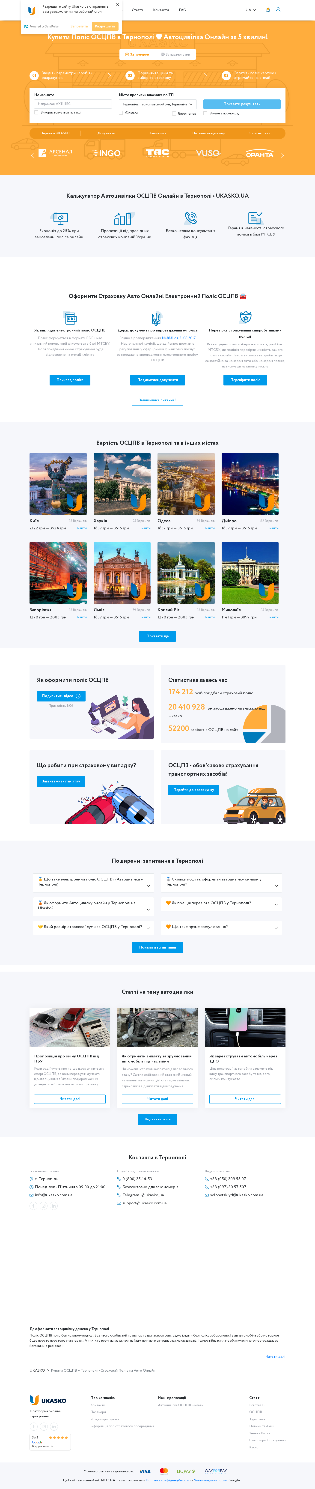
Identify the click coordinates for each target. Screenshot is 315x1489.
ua (249, 10)
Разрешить (105, 26)
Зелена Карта (259, 1433)
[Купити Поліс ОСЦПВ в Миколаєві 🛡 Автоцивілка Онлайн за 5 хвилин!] (250, 573)
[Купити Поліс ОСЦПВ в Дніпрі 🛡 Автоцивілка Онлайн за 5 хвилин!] (250, 484)
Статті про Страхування (267, 1440)
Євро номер (187, 113)
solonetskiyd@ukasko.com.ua (236, 1195)
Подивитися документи (157, 380)
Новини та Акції (261, 1426)
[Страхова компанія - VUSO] (157, 152)
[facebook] (33, 1206)
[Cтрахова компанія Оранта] (208, 152)
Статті (137, 10)
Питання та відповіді (208, 133)
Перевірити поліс (245, 380)
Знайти (81, 528)
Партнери (98, 1412)
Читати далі (70, 1099)
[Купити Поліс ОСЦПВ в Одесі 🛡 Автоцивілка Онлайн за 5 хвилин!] (186, 484)
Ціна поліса (157, 133)
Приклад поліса (69, 380)
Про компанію (102, 1398)
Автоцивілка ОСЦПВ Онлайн (180, 1405)
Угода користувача (104, 1419)
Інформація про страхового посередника (122, 1426)
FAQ (182, 10)
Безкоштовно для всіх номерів (150, 1187)
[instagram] (44, 1206)
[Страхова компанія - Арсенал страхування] (260, 152)
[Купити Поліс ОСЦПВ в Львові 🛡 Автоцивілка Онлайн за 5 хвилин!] (122, 573)
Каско (254, 1447)
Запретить (79, 26)
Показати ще (157, 636)
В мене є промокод (224, 113)
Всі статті (256, 1405)
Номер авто (44, 95)
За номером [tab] (139, 54)
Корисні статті (260, 133)
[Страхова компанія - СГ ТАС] (106, 152)
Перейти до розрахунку (193, 790)
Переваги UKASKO (55, 133)
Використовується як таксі (60, 112)
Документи (106, 133)
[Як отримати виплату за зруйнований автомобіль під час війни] (157, 1027)
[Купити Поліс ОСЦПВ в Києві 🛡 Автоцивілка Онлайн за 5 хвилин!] (58, 484)
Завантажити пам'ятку (61, 781)
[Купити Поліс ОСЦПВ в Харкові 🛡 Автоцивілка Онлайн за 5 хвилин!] (122, 484)
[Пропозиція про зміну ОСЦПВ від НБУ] (70, 1027)
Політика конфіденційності (167, 1480)
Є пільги (131, 113)
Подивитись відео (58, 696)
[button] (32, 155)
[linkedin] (54, 1206)
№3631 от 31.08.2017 (179, 338)
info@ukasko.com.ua (53, 1195)
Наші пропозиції (172, 1398)
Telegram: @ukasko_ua (143, 1195)
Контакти (161, 10)
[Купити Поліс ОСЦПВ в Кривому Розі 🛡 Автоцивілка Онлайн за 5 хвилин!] (186, 573)
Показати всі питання (157, 947)
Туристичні (257, 1419)
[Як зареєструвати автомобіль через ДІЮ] (245, 1027)
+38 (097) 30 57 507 (228, 1187)
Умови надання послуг (211, 1480)
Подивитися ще (157, 1119)
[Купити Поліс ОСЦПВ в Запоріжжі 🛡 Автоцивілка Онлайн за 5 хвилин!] (58, 573)
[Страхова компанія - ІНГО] (55, 152)
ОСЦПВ (255, 1412)
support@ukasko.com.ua (144, 1203)
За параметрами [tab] (178, 54)
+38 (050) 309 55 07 (228, 1179)
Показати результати (242, 104)
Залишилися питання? (157, 400)
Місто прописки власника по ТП (146, 95)
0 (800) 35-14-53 (137, 1179)
